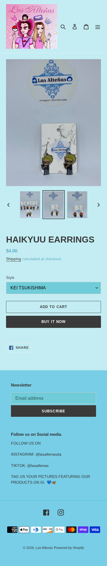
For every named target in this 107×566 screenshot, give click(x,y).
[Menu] (97, 26)
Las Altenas (44, 548)
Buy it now (53, 322)
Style (10, 278)
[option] (30, 205)
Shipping (13, 259)
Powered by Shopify (69, 548)
